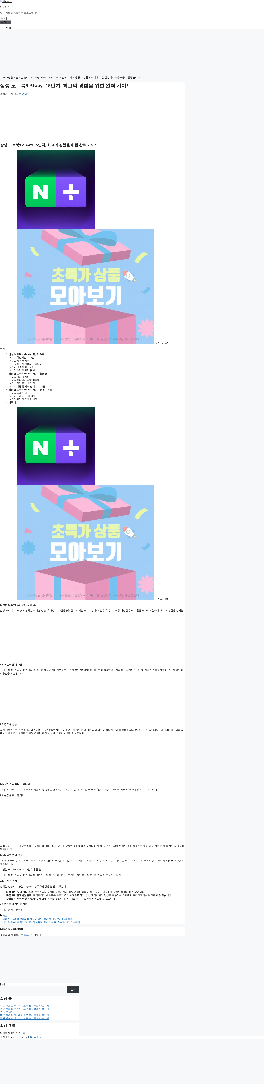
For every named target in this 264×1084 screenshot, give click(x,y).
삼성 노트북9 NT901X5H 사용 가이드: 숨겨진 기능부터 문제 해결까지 (39, 919)
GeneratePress (37, 1037)
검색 (2, 984)
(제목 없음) (6, 1012)
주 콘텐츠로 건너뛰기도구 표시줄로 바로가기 (24, 1005)
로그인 (27, 934)
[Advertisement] (91, 53)
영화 (8, 27)
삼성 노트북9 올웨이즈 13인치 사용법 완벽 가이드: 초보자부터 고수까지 (41, 922)
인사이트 (5, 7)
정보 (4, 915)
